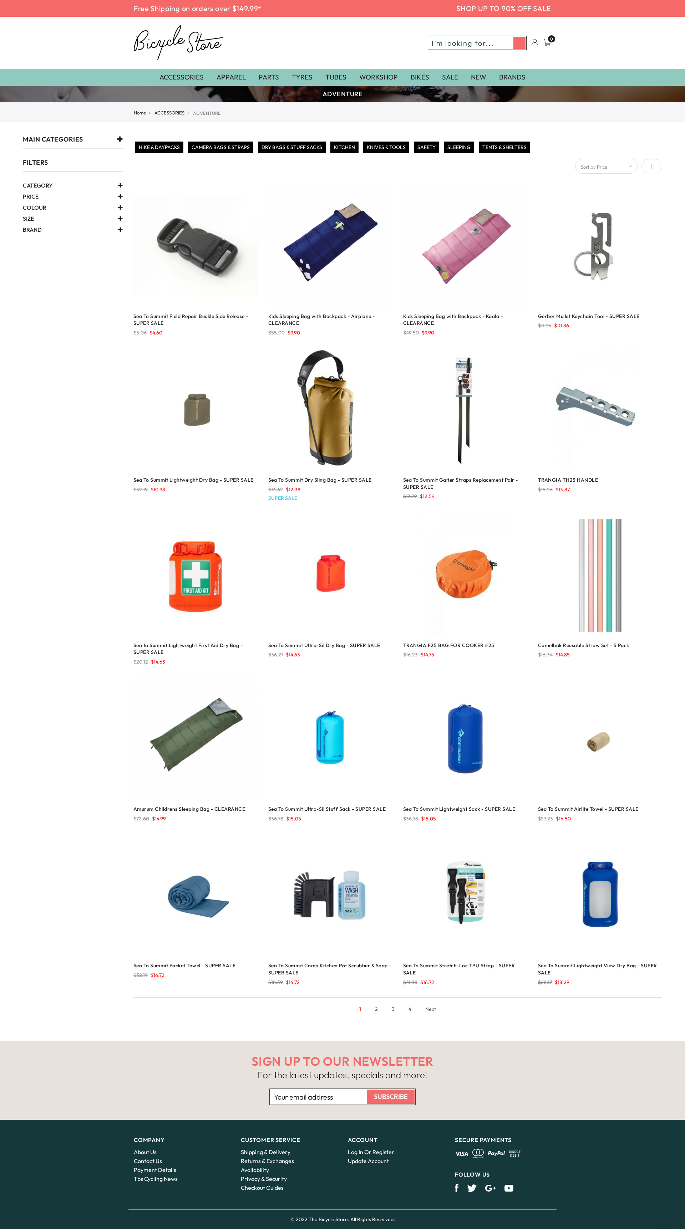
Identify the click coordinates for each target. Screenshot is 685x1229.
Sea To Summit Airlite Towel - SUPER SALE (588, 809)
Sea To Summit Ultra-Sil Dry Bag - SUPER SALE (324, 645)
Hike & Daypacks (159, 147)
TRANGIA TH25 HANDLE (568, 480)
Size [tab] (28, 219)
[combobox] (477, 43)
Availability (255, 1169)
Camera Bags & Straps (221, 147)
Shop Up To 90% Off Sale (503, 8)
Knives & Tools (386, 147)
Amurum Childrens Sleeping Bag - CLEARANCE (189, 809)
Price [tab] (31, 197)
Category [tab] (38, 186)
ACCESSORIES (169, 113)
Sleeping (459, 147)
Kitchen (344, 147)
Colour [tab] (34, 208)
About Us (145, 1152)
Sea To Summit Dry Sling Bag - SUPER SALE (320, 480)
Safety (426, 147)
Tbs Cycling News (156, 1178)
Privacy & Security (264, 1178)
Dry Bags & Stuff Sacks (292, 147)
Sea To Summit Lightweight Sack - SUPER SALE (459, 809)
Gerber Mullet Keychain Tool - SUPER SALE (589, 316)
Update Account (368, 1160)
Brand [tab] (32, 230)
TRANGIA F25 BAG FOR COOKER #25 (448, 645)
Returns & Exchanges (267, 1160)
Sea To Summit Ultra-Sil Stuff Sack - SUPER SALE (327, 809)
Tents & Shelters (504, 147)
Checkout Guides (262, 1187)
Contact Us (148, 1160)
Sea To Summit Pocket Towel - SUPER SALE (184, 965)
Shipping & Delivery (265, 1152)
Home (140, 113)
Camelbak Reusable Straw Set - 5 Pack (583, 645)
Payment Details (155, 1169)
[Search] (519, 43)
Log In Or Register (371, 1152)
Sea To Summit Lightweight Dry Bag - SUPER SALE (193, 480)
